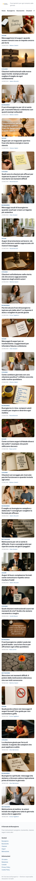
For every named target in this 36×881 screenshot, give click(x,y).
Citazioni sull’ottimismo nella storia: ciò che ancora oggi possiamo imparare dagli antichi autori (17, 276)
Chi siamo (4, 859)
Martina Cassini (14, 282)
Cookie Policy (6, 870)
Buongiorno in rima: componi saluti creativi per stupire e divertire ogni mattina (16, 410)
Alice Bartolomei (14, 750)
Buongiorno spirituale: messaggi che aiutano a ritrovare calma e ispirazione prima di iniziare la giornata (18, 778)
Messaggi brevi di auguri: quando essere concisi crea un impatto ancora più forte (18, 40)
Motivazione (6, 539)
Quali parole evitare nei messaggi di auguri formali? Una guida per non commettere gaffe (17, 711)
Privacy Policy (6, 867)
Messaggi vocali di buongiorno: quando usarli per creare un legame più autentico (17, 209)
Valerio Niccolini (14, 81)
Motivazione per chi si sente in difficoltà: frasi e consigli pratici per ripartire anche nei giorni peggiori (17, 544)
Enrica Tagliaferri (14, 315)
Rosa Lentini (12, 449)
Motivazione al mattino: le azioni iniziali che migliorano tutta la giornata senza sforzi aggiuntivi (18, 811)
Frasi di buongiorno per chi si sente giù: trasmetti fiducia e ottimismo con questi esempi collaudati (17, 109)
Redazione (5, 862)
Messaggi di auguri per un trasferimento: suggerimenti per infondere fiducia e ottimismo (15, 343)
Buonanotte (20, 11)
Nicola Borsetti (14, 181)
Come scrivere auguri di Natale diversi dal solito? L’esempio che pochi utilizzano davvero (18, 443)
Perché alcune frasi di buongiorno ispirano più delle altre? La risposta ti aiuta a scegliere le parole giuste (17, 310)
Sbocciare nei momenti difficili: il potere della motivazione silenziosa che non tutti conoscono (17, 677)
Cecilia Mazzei (14, 616)
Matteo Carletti (14, 45)
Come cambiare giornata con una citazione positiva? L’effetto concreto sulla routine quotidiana (17, 377)
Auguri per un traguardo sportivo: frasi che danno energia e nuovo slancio (16, 143)
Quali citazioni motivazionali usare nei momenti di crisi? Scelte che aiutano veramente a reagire (18, 611)
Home (4, 11)
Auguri (4, 35)
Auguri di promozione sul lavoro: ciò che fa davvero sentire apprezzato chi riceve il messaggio (18, 243)
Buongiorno (11, 11)
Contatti (4, 864)
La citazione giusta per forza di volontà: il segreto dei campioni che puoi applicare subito (17, 744)
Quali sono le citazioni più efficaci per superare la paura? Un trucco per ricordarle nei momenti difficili (17, 176)
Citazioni (29, 11)
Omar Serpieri (13, 215)
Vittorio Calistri (14, 148)
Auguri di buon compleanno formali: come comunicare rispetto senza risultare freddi (17, 577)
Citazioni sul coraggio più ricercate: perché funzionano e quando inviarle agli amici (17, 477)
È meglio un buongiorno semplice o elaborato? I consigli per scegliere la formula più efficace (17, 510)
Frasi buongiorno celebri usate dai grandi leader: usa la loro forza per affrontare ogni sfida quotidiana (16, 644)
